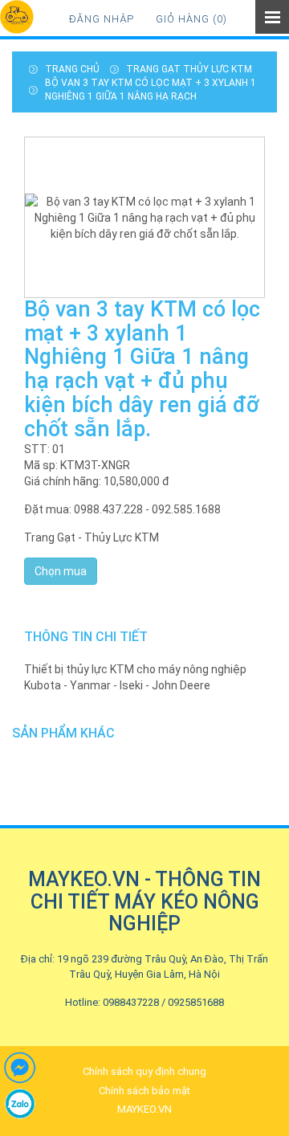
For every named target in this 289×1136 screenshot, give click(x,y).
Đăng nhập (101, 19)
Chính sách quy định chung (144, 1071)
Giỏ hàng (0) (191, 19)
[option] (144, 217)
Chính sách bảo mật (144, 1091)
